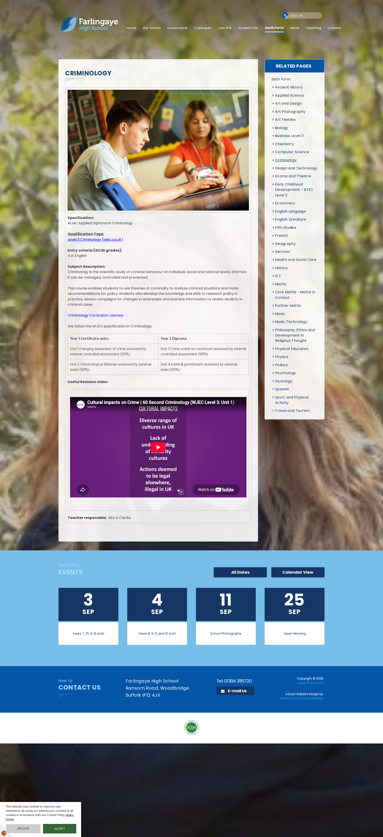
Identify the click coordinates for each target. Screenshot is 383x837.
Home (131, 27)
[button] (285, 15)
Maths (280, 284)
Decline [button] (23, 828)
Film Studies (285, 227)
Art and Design (288, 103)
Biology (281, 127)
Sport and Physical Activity (292, 400)
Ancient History (289, 87)
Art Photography (290, 111)
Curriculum (203, 27)
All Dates (240, 572)
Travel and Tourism (292, 410)
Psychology (285, 372)
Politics (281, 365)
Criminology (286, 160)
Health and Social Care (295, 259)
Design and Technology (296, 168)
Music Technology (291, 321)
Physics (281, 356)
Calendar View (297, 572)
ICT (278, 275)
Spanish (282, 389)
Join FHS (225, 27)
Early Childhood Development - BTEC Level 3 (294, 190)
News (294, 27)
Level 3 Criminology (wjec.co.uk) (95, 239)
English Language (290, 211)
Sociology (283, 381)
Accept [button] (59, 829)
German (282, 251)
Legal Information (310, 683)
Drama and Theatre (293, 176)
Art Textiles (285, 119)
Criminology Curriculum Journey (95, 315)
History (281, 267)
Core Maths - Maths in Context (295, 294)
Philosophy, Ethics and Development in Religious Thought (295, 335)
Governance (177, 27)
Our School (151, 27)
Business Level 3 (289, 135)
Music (280, 313)
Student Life (248, 27)
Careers (334, 27)
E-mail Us (237, 691)
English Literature (290, 219)
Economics (285, 203)
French (281, 235)
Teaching (313, 27)
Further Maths (288, 305)
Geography (285, 243)
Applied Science (289, 95)
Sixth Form (274, 27)
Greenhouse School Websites (301, 698)
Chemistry (284, 144)
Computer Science (292, 151)
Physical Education (292, 348)
